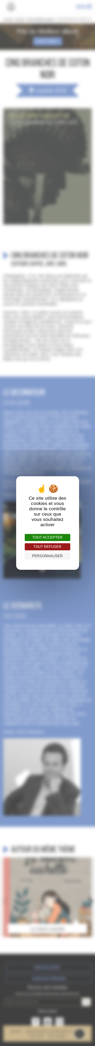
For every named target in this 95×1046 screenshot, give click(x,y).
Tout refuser (47, 547)
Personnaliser (47, 556)
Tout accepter (47, 537)
